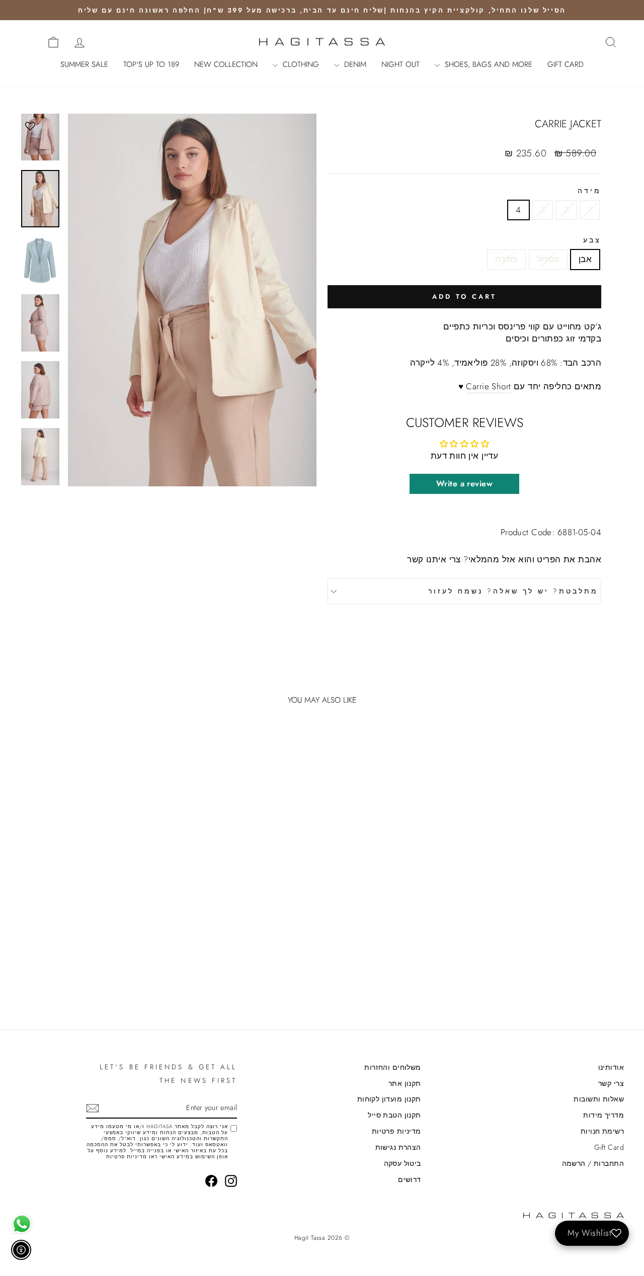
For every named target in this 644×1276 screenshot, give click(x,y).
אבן (585, 259)
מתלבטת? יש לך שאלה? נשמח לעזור (513, 591)
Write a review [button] (464, 483)
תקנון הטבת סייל (394, 1115)
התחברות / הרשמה (593, 1163)
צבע (592, 240)
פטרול (548, 259)
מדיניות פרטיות (396, 1131)
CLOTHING (299, 64)
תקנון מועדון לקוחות (389, 1099)
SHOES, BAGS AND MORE (487, 64)
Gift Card (609, 1147)
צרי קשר (611, 1083)
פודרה (506, 259)
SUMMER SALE (84, 64)
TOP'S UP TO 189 (151, 64)
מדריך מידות (603, 1115)
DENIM (354, 64)
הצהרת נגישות (398, 1147)
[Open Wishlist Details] (30, 41)
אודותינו (611, 1067)
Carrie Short (488, 386)
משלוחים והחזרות (392, 1067)
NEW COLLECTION (226, 64)
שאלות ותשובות (599, 1099)
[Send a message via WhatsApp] (22, 1224)
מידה (589, 191)
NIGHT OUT (400, 64)
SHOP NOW (552, 935)
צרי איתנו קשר (434, 559)
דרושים (409, 1179)
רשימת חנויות (602, 1131)
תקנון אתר (404, 1083)
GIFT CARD (565, 64)
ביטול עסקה (402, 1163)
